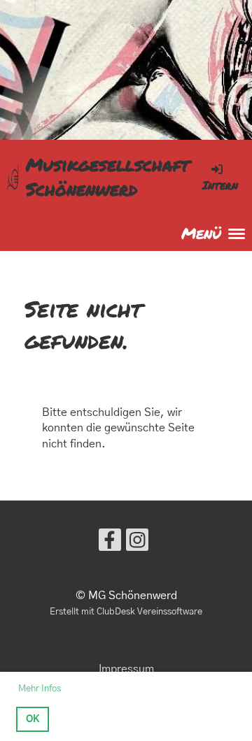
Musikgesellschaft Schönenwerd (107, 176)
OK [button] (33, 719)
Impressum (126, 669)
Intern (220, 185)
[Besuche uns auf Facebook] (110, 544)
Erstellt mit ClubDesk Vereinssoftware (126, 612)
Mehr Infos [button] (39, 688)
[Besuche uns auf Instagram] (137, 544)
